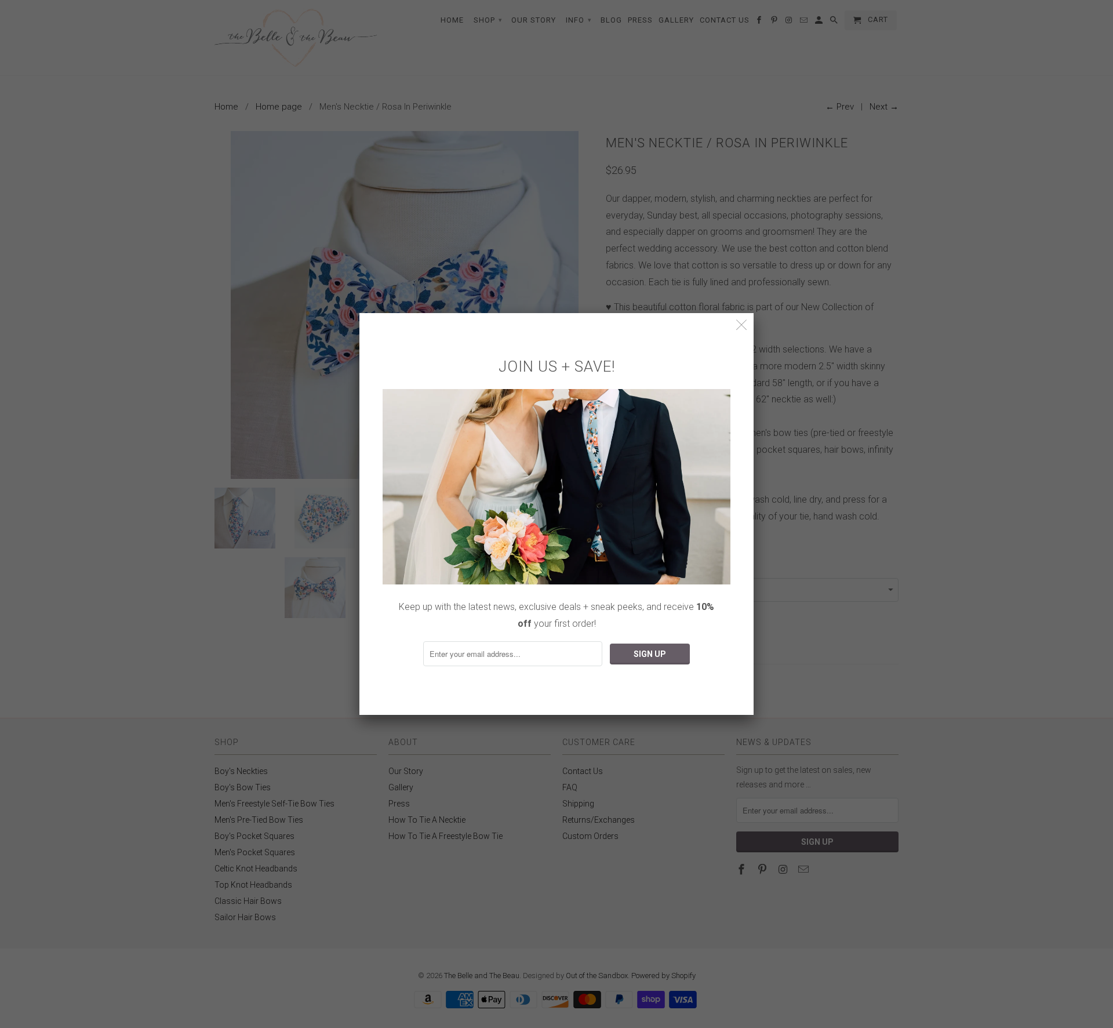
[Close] (742, 325)
